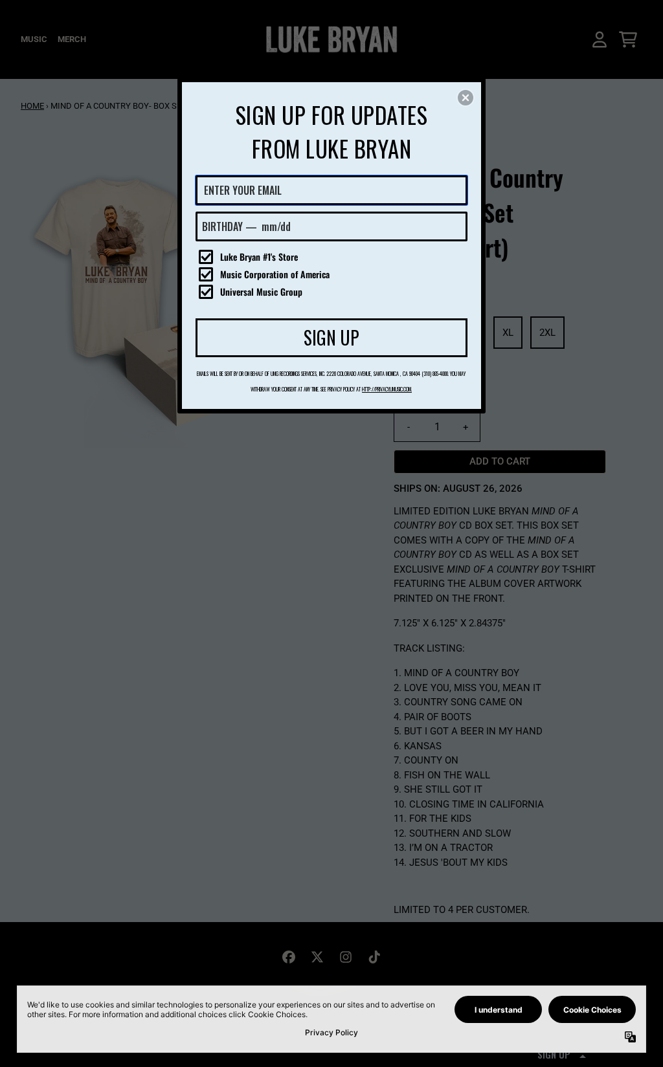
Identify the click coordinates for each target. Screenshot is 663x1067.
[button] (465, 97)
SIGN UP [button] (331, 337)
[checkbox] (333, 257)
